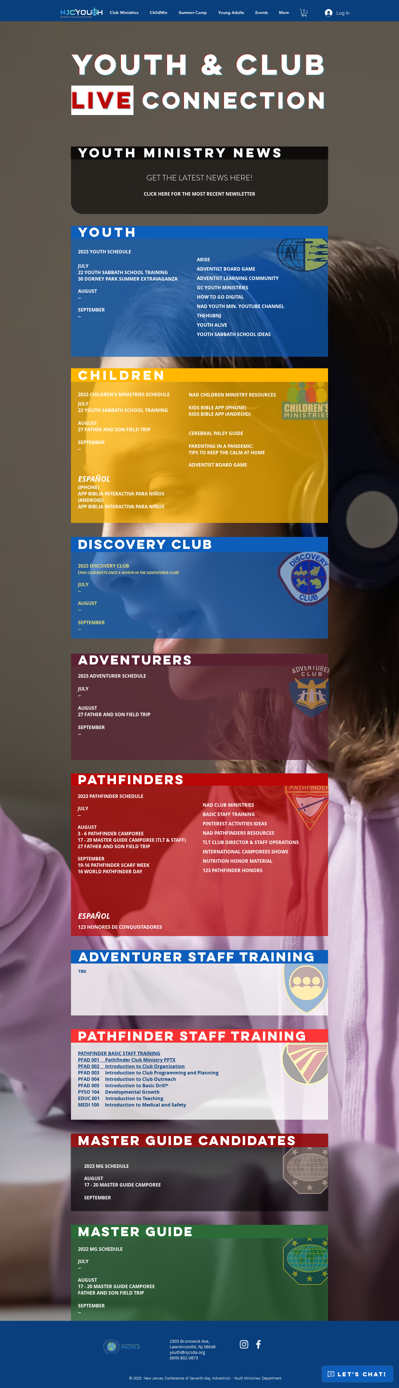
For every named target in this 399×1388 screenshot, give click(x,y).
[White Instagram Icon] (244, 1344)
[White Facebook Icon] (258, 1344)
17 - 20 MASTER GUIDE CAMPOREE (122, 1185)
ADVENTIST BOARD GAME (226, 269)
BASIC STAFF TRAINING (229, 814)
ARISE (203, 259)
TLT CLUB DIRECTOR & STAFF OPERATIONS (251, 842)
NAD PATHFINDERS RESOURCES (239, 833)
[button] (304, 13)
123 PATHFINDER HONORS (233, 870)
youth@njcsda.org (187, 1352)
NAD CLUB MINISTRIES (228, 805)
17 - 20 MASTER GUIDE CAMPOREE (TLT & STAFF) (132, 840)
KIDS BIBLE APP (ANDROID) (220, 414)
